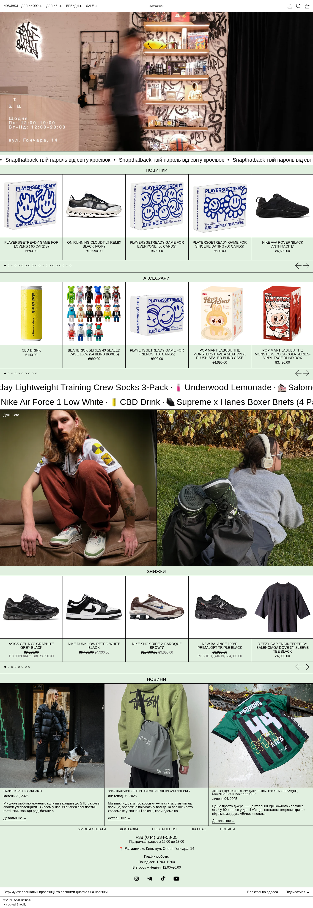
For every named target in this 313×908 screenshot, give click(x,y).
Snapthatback (22, 900)
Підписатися (295, 892)
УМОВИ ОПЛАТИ (92, 829)
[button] (298, 6)
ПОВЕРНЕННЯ (164, 829)
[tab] (5, 266)
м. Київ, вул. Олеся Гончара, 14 (168, 849)
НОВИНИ (227, 829)
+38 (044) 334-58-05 (156, 837)
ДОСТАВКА (129, 829)
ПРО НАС (198, 829)
